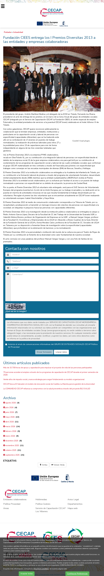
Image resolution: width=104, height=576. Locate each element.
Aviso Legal (73, 499)
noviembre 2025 (12, 445)
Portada (7, 32)
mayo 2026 (10, 417)
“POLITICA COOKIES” (41, 569)
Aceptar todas (26, 573)
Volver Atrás (59, 465)
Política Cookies (42, 503)
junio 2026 (9, 412)
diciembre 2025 (11, 441)
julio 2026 (9, 407)
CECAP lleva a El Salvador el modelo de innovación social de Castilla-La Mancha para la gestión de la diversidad (49, 384)
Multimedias (41, 499)
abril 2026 (9, 422)
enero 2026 (10, 436)
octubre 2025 (10, 450)
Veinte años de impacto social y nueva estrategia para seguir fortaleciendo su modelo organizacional (43, 379)
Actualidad (18, 32)
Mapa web (73, 508)
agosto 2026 (10, 403)
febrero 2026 (10, 431)
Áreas (6, 508)
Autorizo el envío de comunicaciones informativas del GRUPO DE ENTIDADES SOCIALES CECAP (53, 345)
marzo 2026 (10, 426)
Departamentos (75, 503)
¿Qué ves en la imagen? (16, 311)
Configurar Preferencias (77, 573)
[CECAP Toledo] (52, 12)
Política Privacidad (11, 503)
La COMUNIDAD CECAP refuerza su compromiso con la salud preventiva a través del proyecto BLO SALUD (46, 388)
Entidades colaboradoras (15, 499)
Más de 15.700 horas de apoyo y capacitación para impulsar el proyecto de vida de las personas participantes (47, 367)
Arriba (44, 465)
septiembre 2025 (12, 455)
